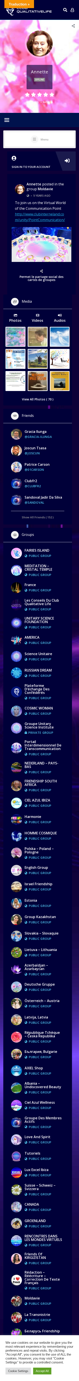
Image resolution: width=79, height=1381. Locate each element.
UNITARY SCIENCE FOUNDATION (39, 620)
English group (36, 867)
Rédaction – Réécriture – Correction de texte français (42, 1277)
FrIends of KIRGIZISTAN (35, 1256)
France (30, 584)
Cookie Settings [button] (18, 1371)
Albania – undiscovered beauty (43, 1085)
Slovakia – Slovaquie (42, 933)
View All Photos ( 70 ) (37, 399)
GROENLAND (35, 1220)
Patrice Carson (37, 464)
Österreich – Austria (42, 1000)
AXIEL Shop (34, 1068)
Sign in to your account (31, 167)
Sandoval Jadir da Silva (43, 497)
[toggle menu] (6, 120)
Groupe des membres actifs (43, 1120)
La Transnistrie (37, 1314)
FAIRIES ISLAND (37, 550)
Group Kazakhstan (40, 916)
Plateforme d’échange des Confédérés (37, 689)
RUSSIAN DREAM (38, 670)
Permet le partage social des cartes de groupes (41, 278)
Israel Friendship (38, 884)
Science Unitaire (38, 653)
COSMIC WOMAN (39, 708)
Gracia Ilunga (36, 431)
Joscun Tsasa (35, 448)
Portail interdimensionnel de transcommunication (43, 745)
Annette (34, 184)
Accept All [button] (42, 1371)
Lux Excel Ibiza (36, 1169)
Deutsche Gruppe (40, 984)
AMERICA (32, 637)
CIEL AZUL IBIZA (37, 800)
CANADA (32, 1204)
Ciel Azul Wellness (40, 1102)
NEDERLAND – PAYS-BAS (41, 765)
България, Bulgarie (41, 1051)
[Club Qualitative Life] (28, 10)
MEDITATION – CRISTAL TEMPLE (38, 567)
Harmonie (33, 816)
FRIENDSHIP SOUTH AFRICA (41, 783)
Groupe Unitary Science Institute (39, 725)
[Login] (72, 10)
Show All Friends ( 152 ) (38, 517)
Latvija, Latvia (36, 1017)
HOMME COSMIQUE (41, 833)
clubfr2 (31, 480)
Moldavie (45, 189)
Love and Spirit (37, 1136)
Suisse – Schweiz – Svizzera (40, 1187)
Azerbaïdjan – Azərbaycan (36, 967)
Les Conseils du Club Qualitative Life (42, 602)
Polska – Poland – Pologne (39, 850)
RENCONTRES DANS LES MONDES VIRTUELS (43, 1238)
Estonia (31, 900)
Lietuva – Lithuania (41, 949)
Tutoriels (32, 1153)
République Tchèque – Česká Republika (42, 1034)
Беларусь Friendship (42, 1331)
